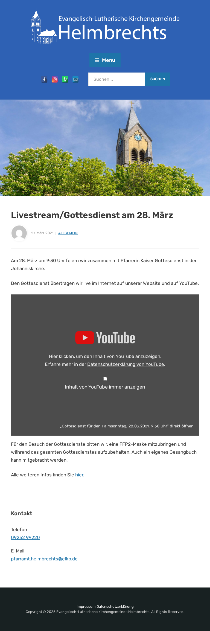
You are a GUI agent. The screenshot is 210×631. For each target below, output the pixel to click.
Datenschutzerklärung (115, 606)
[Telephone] (65, 79)
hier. (79, 474)
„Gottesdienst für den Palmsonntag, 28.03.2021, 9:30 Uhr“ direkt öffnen (127, 426)
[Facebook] (44, 79)
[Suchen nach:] (116, 79)
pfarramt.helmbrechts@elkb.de (44, 558)
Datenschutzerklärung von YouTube (125, 364)
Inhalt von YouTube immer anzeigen (105, 387)
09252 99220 (25, 537)
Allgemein (68, 233)
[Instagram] (54, 79)
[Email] (75, 79)
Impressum (86, 606)
